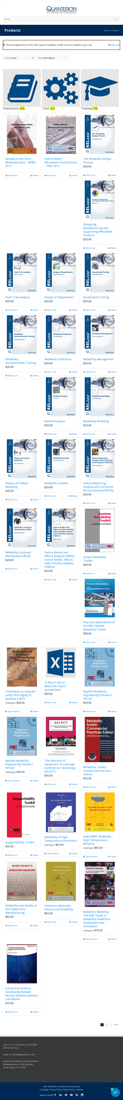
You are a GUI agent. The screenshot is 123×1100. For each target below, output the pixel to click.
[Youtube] (71, 1095)
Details (35, 175)
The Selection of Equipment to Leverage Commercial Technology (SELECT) (60, 766)
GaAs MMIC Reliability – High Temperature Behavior (98, 840)
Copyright (44, 1089)
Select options (14, 711)
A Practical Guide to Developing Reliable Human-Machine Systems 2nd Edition (21, 993)
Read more (12, 175)
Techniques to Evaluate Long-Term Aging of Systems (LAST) (20, 695)
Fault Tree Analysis (17, 297)
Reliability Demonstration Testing (20, 361)
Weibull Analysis (54, 421)
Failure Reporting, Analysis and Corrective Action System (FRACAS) (98, 486)
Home (106, 30)
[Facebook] (55, 1095)
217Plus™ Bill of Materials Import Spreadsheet (55, 686)
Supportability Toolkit (19, 842)
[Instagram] (82, 1095)
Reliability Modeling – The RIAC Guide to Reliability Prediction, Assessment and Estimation (97, 919)
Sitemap (79, 1089)
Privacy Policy (56, 1089)
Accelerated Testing (96, 297)
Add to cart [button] (90, 175)
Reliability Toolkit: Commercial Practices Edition (97, 770)
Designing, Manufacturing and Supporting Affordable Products (97, 230)
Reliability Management (98, 359)
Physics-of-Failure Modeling (16, 485)
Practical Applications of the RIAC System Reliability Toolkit (99, 625)
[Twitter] (66, 1095)
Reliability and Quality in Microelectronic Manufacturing (21, 909)
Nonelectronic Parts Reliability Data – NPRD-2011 (20, 162)
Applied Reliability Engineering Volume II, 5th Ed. (97, 695)
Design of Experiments (59, 297)
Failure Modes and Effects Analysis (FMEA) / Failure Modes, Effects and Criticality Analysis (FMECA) (59, 560)
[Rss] (77, 1095)
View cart (115, 44)
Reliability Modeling (96, 421)
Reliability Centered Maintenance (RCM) (18, 554)
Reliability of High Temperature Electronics (60, 838)
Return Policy (68, 1089)
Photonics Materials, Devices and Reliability (58, 907)
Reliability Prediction (57, 359)
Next (116, 1024)
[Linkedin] (60, 1095)
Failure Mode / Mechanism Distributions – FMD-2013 (60, 162)
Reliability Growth (56, 483)
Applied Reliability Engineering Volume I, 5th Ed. (19, 764)
